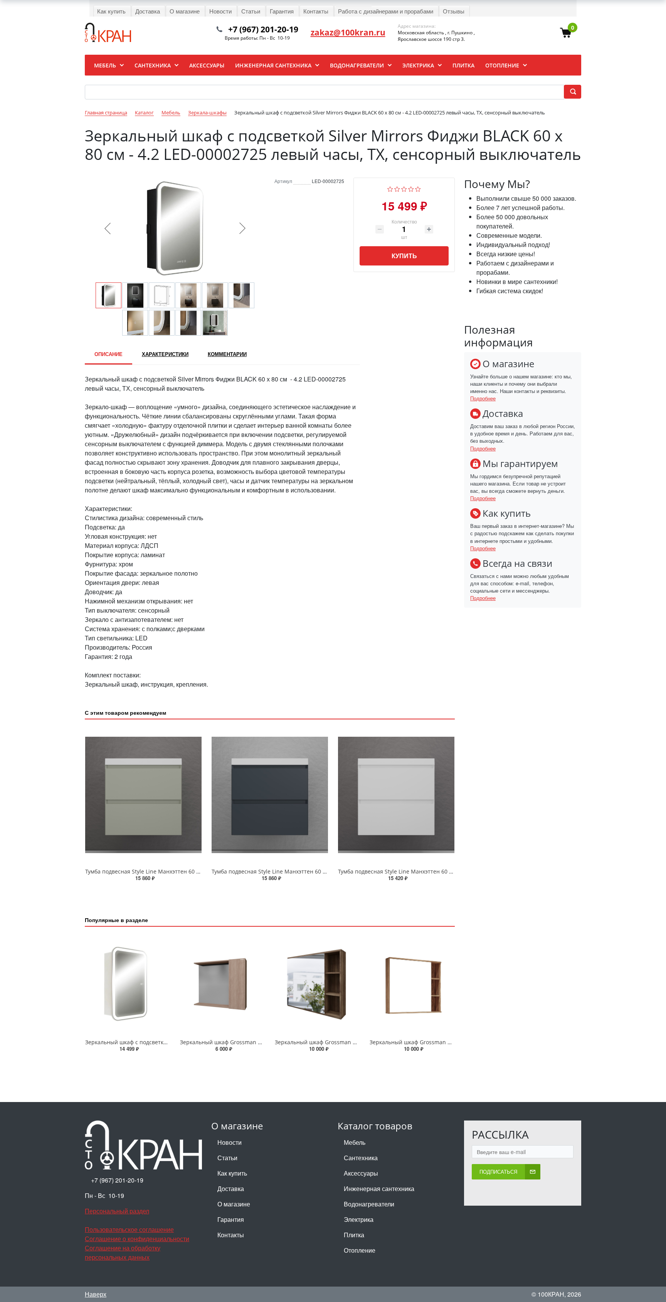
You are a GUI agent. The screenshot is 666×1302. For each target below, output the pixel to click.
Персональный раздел (117, 1210)
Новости (229, 1142)
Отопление (359, 1250)
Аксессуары (361, 1173)
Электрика (358, 1219)
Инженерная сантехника (379, 1188)
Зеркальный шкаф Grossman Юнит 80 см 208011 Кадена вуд (260, 1042)
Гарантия (230, 1219)
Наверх (95, 1294)
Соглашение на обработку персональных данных (122, 1252)
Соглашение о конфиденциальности (137, 1238)
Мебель (354, 1142)
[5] (418, 188)
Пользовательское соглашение (129, 1229)
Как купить (232, 1173)
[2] (397, 188)
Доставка (230, 1188)
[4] (411, 188)
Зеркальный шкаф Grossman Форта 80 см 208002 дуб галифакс (453, 1042)
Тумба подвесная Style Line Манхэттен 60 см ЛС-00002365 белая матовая (434, 871)
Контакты (230, 1234)
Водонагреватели (369, 1204)
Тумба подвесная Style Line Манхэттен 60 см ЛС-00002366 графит (298, 871)
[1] (390, 188)
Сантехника (361, 1157)
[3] (404, 188)
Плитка (354, 1234)
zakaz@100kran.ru (348, 32)
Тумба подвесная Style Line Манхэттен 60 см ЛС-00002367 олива (170, 871)
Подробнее (483, 398)
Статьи (227, 1157)
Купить (404, 255)
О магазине (233, 1204)
